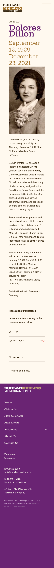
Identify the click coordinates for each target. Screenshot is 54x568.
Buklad (11, 5)
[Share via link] (10, 331)
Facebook (9, 454)
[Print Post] (17, 331)
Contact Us (11, 442)
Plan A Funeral (13, 415)
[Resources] (46, 429)
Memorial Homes (12, 11)
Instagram (9, 458)
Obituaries (10, 409)
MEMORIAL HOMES (18, 391)
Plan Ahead (11, 422)
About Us (10, 436)
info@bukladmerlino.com (18, 472)
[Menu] (46, 7)
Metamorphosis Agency (16, 506)
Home (8, 402)
